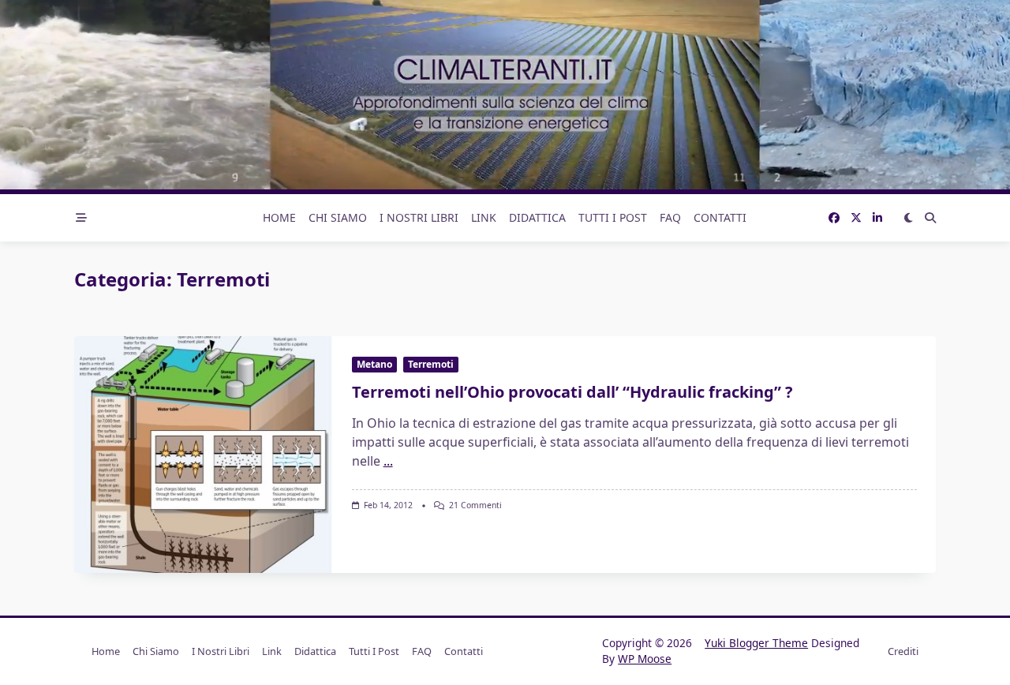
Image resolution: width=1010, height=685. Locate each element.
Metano (374, 364)
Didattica (537, 217)
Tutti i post (612, 217)
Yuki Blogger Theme (756, 642)
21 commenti (475, 505)
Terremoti (431, 364)
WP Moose (644, 658)
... (388, 461)
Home (279, 217)
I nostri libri (419, 217)
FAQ (670, 217)
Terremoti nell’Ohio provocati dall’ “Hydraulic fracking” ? (572, 391)
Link (483, 217)
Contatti (720, 217)
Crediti (903, 651)
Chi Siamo (338, 217)
